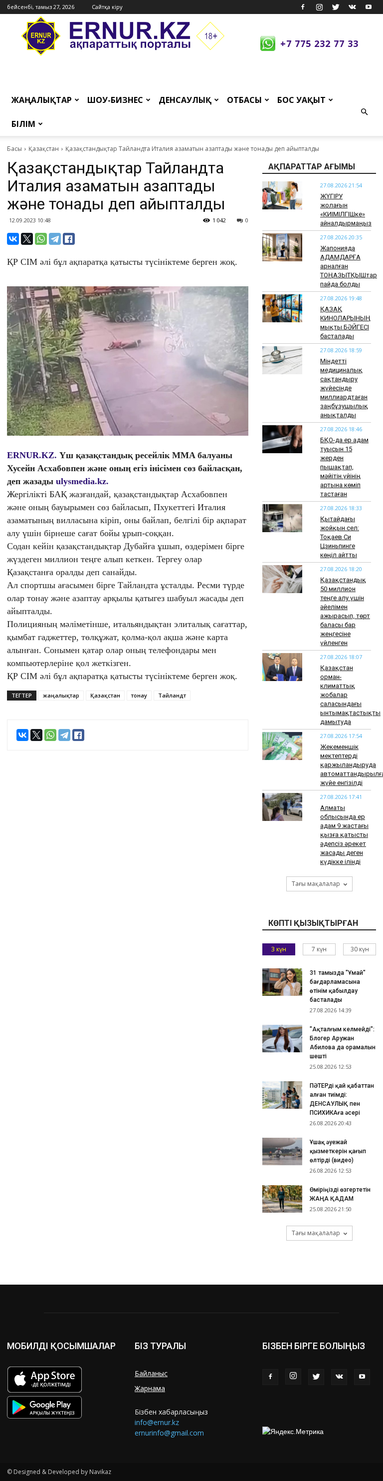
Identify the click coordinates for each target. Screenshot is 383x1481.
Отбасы (244, 99)
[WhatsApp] (41, 239)
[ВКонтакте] (13, 239)
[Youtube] (368, 7)
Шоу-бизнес (115, 99)
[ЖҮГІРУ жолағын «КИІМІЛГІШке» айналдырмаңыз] (282, 195)
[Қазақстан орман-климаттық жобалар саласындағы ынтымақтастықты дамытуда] (282, 667)
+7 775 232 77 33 (319, 43)
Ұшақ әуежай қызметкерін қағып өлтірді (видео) (338, 1151)
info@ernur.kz (157, 1422)
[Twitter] (335, 7)
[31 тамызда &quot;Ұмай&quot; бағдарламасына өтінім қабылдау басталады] (282, 982)
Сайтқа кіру (107, 6)
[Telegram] (55, 239)
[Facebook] (302, 7)
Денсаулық (185, 99)
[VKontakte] (352, 7)
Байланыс (151, 1373)
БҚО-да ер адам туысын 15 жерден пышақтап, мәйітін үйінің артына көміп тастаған (344, 467)
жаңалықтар (61, 695)
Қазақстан (43, 148)
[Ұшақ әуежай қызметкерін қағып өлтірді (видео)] (282, 1151)
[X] (27, 239)
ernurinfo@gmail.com (169, 1433)
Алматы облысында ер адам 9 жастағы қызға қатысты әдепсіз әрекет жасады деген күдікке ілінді (344, 834)
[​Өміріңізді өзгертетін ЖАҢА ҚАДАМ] (282, 1199)
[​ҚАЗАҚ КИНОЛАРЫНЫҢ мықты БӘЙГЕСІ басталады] (282, 308)
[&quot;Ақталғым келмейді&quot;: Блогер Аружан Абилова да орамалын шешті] (282, 1038)
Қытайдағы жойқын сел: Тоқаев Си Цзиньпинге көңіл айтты (339, 537)
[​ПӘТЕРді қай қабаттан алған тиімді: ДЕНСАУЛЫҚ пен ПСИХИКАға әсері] (282, 1095)
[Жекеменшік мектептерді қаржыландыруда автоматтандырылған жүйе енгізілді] (282, 746)
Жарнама (150, 1388)
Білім (23, 123)
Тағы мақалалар (316, 883)
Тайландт (172, 695)
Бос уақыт (301, 99)
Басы (14, 148)
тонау (139, 695)
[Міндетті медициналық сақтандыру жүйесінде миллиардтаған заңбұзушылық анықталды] (282, 360)
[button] (364, 112)
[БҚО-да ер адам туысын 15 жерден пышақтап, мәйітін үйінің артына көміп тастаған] (282, 439)
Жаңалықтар (41, 99)
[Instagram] (319, 7)
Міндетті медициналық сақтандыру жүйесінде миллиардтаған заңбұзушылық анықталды (344, 388)
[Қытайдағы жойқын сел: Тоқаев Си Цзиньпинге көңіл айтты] (282, 518)
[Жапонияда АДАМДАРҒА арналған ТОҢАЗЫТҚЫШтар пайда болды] (282, 247)
